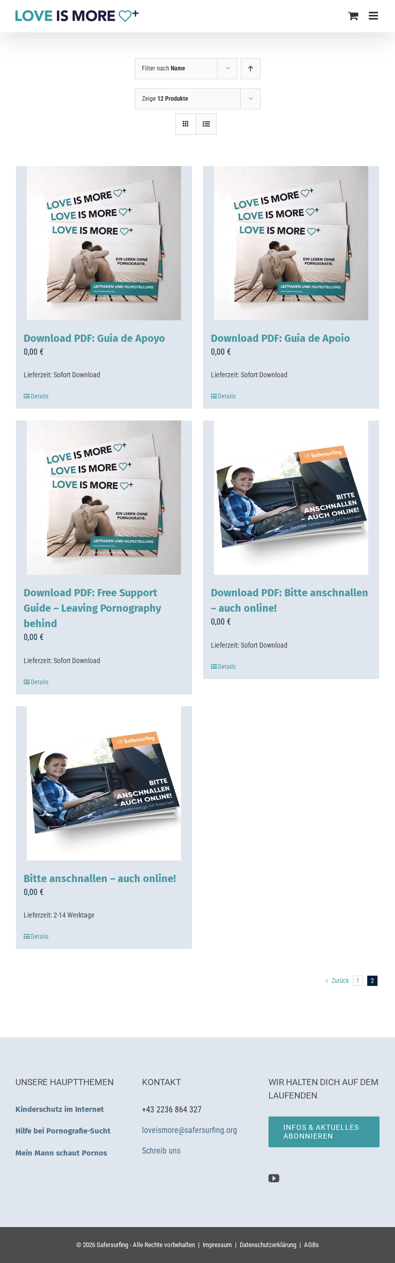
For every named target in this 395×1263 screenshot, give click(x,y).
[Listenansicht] (206, 124)
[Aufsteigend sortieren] (251, 68)
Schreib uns (162, 1151)
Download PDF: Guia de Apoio (280, 338)
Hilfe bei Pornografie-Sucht (63, 1131)
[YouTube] (273, 1178)
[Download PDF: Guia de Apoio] (291, 243)
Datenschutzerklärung (268, 1245)
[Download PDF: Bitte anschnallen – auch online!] (291, 497)
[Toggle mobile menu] (374, 15)
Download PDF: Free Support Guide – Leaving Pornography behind (92, 608)
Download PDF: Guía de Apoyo (94, 338)
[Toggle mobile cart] (353, 15)
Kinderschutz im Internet (59, 1109)
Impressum (217, 1245)
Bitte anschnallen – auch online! (100, 878)
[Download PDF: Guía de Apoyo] (104, 243)
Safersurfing (112, 1245)
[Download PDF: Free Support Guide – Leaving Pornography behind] (104, 497)
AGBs (311, 1245)
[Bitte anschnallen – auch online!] (104, 783)
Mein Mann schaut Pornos (61, 1153)
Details (39, 396)
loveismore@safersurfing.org (189, 1130)
